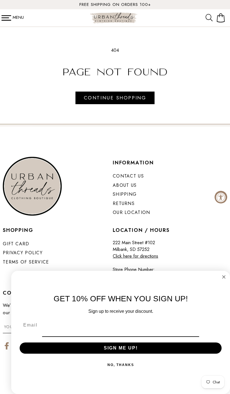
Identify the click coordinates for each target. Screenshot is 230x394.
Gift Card (16, 244)
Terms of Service (26, 262)
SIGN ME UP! (121, 348)
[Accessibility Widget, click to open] (221, 197)
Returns (124, 203)
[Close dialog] (223, 277)
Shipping (125, 194)
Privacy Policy (23, 253)
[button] (210, 18)
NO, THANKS (120, 365)
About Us (125, 185)
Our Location (131, 212)
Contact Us (128, 176)
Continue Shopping (115, 97)
